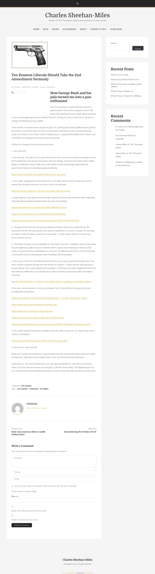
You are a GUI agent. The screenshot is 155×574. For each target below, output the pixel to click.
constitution (33, 389)
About (83, 29)
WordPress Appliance (68, 573)
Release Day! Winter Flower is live (125, 79)
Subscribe (116, 29)
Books (55, 29)
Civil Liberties (26, 386)
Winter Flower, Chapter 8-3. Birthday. (126, 96)
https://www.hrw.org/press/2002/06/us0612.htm (34, 305)
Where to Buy (99, 29)
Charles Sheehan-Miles (77, 15)
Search (114, 43)
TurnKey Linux (88, 573)
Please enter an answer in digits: (24, 491)
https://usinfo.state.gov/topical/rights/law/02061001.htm (38, 318)
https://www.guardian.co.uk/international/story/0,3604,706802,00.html (45, 221)
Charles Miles (121, 144)
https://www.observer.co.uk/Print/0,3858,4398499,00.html (39, 208)
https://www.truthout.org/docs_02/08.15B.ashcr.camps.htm (39, 341)
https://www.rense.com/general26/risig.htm (32, 311)
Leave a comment (47, 87)
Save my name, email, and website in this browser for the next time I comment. (45, 486)
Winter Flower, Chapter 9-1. (122, 91)
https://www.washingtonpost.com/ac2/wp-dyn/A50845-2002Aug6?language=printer (51, 324)
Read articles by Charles (37, 408)
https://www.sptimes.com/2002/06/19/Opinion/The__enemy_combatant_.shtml (49, 298)
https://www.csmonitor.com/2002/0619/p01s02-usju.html (39, 175)
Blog (45, 29)
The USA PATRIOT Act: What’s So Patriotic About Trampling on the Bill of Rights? (53, 282)
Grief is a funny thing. (119, 75)
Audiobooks (69, 29)
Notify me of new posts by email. (25, 520)
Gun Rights (44, 389)
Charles (17, 87)
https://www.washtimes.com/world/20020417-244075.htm (39, 214)
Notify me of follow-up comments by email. (29, 511)
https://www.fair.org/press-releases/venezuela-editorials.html (41, 191)
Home (36, 29)
